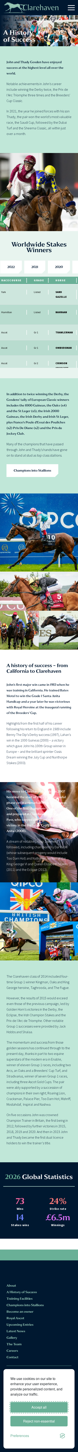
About (11, 1285)
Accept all (39, 1407)
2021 (34, 267)
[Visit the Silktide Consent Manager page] (62, 1436)
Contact (12, 1357)
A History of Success (21, 1292)
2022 (11, 267)
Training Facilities (19, 1298)
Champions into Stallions (32, 470)
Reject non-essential (39, 1421)
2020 (59, 267)
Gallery (11, 1337)
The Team (14, 1344)
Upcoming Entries (19, 1324)
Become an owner (19, 1311)
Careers (12, 1350)
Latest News (15, 1331)
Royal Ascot (15, 1318)
